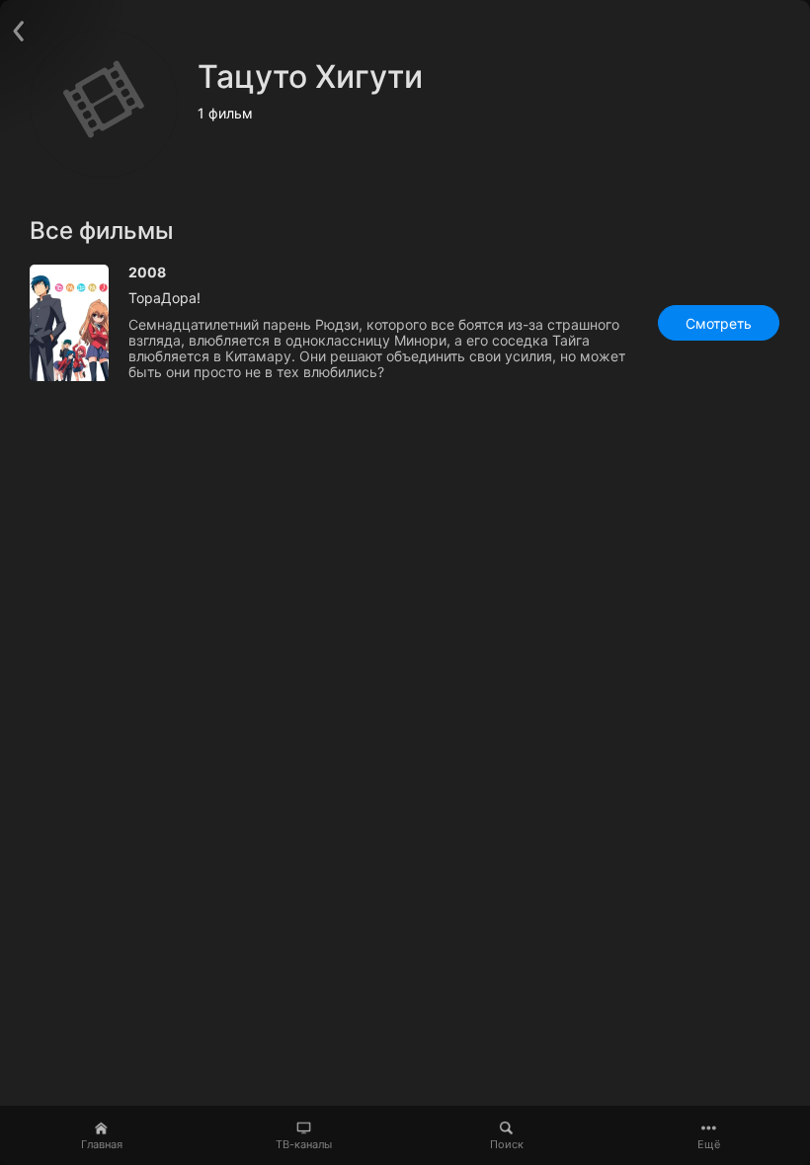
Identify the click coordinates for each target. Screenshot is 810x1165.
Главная (101, 1144)
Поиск (507, 1144)
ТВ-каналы (304, 1144)
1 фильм (225, 113)
